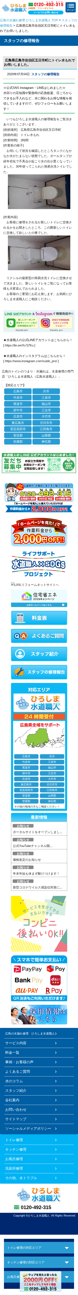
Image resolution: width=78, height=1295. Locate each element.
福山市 (46, 404)
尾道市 (18, 404)
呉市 (46, 391)
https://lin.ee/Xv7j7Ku (19, 345)
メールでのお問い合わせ (45, 12)
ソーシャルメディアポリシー (28, 1128)
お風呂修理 (14, 1159)
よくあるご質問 (17, 1071)
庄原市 (18, 416)
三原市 (46, 397)
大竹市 (46, 416)
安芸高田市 (18, 429)
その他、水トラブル (21, 1178)
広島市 (18, 391)
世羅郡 (18, 441)
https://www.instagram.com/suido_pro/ (31, 361)
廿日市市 (46, 423)
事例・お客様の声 (19, 1062)
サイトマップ (15, 1119)
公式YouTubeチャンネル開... (32, 846)
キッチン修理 (15, 1149)
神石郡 (46, 441)
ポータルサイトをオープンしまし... (37, 832)
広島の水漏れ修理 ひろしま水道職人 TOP (29, 20)
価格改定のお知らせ (27, 859)
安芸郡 (18, 435)
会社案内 (12, 1100)
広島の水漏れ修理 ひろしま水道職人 (30, 1033)
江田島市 (46, 429)
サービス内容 (15, 1043)
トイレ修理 (14, 1140)
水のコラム (14, 1081)
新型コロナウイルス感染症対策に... (37, 887)
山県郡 (46, 435)
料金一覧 (12, 1052)
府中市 (18, 410)
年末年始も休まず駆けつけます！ (36, 873)
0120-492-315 (36, 1207)
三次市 (46, 410)
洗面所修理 (14, 1168)
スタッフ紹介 (15, 1090)
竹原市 (18, 397)
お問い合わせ (15, 1109)
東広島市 (18, 423)
